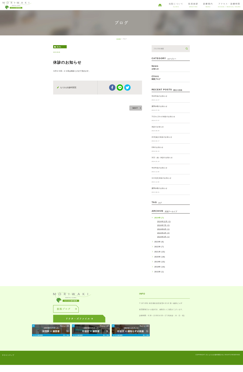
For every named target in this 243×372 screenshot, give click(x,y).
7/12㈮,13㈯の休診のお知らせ (163, 117)
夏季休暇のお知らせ (159, 106)
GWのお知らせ (157, 147)
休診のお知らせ (158, 127)
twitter (127, 87)
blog (59, 47)
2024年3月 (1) (163, 237)
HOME (118, 39)
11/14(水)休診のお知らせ (161, 178)
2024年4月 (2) (163, 233)
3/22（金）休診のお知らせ (162, 157)
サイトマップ (9, 355)
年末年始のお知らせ (159, 96)
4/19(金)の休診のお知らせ (162, 137)
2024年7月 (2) (163, 225)
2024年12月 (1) (164, 221)
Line (120, 87)
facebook (112, 87)
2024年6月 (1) (163, 229)
